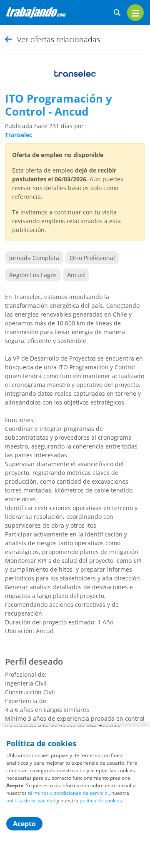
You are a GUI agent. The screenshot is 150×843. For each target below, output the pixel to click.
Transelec (18, 135)
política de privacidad (30, 800)
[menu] (135, 12)
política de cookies (101, 800)
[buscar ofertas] (117, 12)
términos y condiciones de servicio (68, 793)
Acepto (24, 823)
